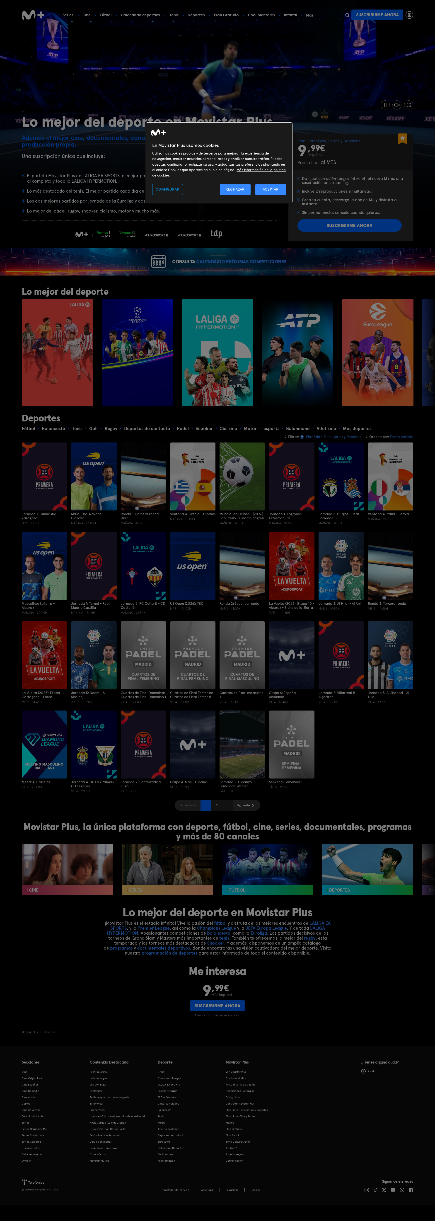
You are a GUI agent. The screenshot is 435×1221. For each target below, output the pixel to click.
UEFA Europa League (266, 928)
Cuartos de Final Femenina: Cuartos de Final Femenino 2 (192, 695)
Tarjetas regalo (235, 1154)
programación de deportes (170, 953)
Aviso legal (207, 1190)
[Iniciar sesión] (409, 15)
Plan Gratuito (226, 14)
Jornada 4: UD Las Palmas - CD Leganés (93, 784)
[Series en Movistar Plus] (167, 869)
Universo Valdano (168, 1103)
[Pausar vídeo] (385, 104)
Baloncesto (164, 1110)
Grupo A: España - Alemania (283, 695)
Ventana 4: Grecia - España (192, 514)
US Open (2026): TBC (186, 604)
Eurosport (164, 1141)
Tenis (174, 14)
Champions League (216, 928)
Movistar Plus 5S (99, 1160)
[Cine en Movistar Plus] (67, 869)
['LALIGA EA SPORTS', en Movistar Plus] (57, 352)
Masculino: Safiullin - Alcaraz (38, 606)
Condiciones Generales (240, 1091)
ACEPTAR (271, 189)
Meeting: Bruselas (36, 782)
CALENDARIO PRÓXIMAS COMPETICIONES (241, 261)
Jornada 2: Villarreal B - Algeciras (338, 695)
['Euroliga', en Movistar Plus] (377, 352)
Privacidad (232, 1190)
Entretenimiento (32, 1154)
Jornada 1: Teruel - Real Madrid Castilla (90, 606)
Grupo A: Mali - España (188, 782)
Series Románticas (33, 1135)
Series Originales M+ (34, 1129)
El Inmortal (96, 1103)
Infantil (290, 14)
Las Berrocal (97, 1110)
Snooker (215, 943)
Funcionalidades (236, 1078)
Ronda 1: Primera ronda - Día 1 (141, 516)
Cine (86, 14)
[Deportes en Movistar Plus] (367, 869)
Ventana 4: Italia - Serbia (388, 514)
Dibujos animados (100, 1141)
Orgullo (26, 1160)
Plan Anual (232, 1135)
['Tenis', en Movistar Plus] (297, 352)
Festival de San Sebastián (105, 1135)
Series (68, 14)
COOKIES (255, 1190)
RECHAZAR (235, 189)
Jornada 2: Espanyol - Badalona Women (237, 784)
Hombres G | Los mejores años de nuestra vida (118, 1116)
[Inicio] (33, 15)
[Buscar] (347, 15)
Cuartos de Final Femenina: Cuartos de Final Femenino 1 (143, 695)
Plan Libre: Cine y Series (240, 1116)
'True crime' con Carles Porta (108, 1129)
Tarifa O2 (231, 1148)
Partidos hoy (165, 1154)
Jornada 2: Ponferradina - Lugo (142, 784)
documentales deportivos (163, 948)
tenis (224, 938)
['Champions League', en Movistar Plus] (137, 352)
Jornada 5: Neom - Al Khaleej (88, 695)
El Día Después (167, 1097)
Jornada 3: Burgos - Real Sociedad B (339, 516)
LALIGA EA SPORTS (169, 1084)
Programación (166, 1160)
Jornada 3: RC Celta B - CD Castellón (143, 606)
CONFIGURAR (167, 189)
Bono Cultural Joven (238, 1141)
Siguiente (243, 805)
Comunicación (234, 1160)
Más (310, 15)
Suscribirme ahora (377, 14)
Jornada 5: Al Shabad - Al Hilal (388, 695)
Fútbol (106, 14)
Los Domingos (98, 1084)
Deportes (196, 14)
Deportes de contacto (171, 1135)
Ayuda (371, 1071)
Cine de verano (31, 1110)
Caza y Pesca (98, 1154)
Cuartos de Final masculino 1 (241, 695)
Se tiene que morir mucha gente (109, 1097)
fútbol (220, 923)
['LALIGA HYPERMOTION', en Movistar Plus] (217, 352)
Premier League (154, 928)
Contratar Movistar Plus (240, 1103)
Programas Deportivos (103, 1148)
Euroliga (259, 933)
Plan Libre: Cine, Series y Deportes (247, 1110)
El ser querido (98, 1072)
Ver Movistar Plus (236, 1072)
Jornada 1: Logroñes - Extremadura (286, 516)
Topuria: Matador (168, 1129)
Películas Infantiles (33, 1116)
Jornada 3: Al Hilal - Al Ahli (340, 604)
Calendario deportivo (140, 14)
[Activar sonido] (396, 104)
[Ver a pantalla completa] (408, 104)
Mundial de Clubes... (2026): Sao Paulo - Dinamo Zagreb (242, 516)
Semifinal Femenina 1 (285, 782)
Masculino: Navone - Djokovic (87, 516)
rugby (310, 938)
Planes (230, 1122)
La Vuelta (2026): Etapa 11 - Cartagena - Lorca (44, 695)
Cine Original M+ (32, 1078)
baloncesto (218, 933)
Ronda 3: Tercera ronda (387, 604)
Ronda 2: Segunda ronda (239, 604)
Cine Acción (29, 1097)
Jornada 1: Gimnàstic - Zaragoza (40, 516)
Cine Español (30, 1084)
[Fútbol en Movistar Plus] (267, 869)
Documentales (261, 14)
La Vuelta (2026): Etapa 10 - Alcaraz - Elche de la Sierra (291, 606)
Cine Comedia (30, 1091)
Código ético (233, 1097)
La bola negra (98, 1078)
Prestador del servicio (175, 1190)
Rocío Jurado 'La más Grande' (108, 1122)
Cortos (26, 1103)
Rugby (161, 1122)
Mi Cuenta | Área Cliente (241, 1084)
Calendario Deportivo (171, 1148)
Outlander (96, 1091)
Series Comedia (31, 1141)
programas (121, 948)
